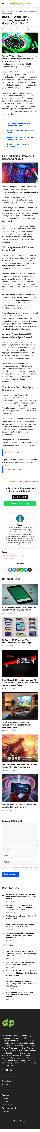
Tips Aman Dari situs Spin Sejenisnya (18, 145)
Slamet (4, 29)
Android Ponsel (6, 11)
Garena (12, 555)
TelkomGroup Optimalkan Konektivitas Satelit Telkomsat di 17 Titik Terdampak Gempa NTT (21, 953)
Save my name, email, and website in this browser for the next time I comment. (21, 868)
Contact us (6, 1101)
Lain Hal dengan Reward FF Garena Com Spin (18, 124)
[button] (36, 4)
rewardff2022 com (13, 452)
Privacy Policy (7, 1105)
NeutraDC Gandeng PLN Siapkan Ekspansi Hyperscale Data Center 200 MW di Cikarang (21, 984)
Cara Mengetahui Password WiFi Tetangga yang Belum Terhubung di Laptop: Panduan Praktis (20, 907)
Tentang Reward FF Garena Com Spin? (20, 131)
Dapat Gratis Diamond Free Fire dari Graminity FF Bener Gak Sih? (20, 926)
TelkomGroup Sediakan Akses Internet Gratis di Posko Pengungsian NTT (21, 963)
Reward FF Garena (8, 558)
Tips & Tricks (6, 1084)
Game (12, 11)
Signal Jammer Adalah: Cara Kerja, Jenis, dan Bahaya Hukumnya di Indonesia (19, 994)
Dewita (4, 688)
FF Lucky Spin (8, 403)
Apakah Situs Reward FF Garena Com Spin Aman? (20, 138)
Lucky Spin (20, 555)
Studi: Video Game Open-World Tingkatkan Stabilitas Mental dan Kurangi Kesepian (16, 724)
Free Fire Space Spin (14, 470)
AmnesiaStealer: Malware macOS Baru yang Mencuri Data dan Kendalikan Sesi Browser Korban (21, 973)
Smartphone (6, 1081)
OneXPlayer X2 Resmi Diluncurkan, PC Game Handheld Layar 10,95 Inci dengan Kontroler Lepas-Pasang (20, 682)
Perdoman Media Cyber (10, 1108)
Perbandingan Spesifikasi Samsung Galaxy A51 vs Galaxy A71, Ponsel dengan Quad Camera (20, 935)
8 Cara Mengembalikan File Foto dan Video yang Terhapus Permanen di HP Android (21, 896)
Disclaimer (6, 1111)
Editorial (5, 1098)
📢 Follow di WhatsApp (20, 504)
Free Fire (5, 555)
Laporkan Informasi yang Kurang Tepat (24, 481)
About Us (5, 1095)
